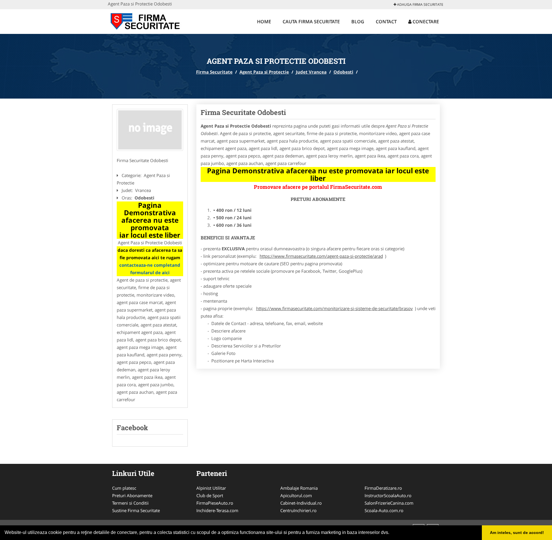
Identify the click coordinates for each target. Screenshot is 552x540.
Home (264, 21)
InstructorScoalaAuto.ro (388, 495)
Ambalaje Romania (299, 488)
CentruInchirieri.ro (298, 510)
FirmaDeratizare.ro (383, 488)
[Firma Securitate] (145, 21)
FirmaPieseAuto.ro (214, 503)
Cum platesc (124, 488)
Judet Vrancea (311, 72)
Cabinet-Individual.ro (301, 503)
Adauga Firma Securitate (419, 4)
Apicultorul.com (296, 495)
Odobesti (343, 72)
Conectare (425, 21)
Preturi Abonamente (132, 495)
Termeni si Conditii (130, 503)
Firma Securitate (214, 72)
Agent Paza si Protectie (264, 72)
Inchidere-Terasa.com (217, 510)
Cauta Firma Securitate (311, 21)
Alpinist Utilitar (211, 488)
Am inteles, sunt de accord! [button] (517, 532)
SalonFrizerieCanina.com (389, 503)
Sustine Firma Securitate (136, 510)
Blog (357, 21)
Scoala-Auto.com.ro (384, 510)
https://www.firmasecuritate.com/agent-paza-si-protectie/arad (321, 256)
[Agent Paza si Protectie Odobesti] (150, 130)
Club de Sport (209, 495)
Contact (386, 21)
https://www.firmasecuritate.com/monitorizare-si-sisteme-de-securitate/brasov (334, 308)
